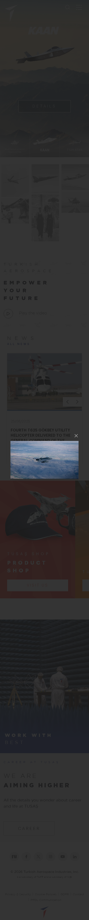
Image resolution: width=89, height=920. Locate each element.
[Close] (76, 436)
